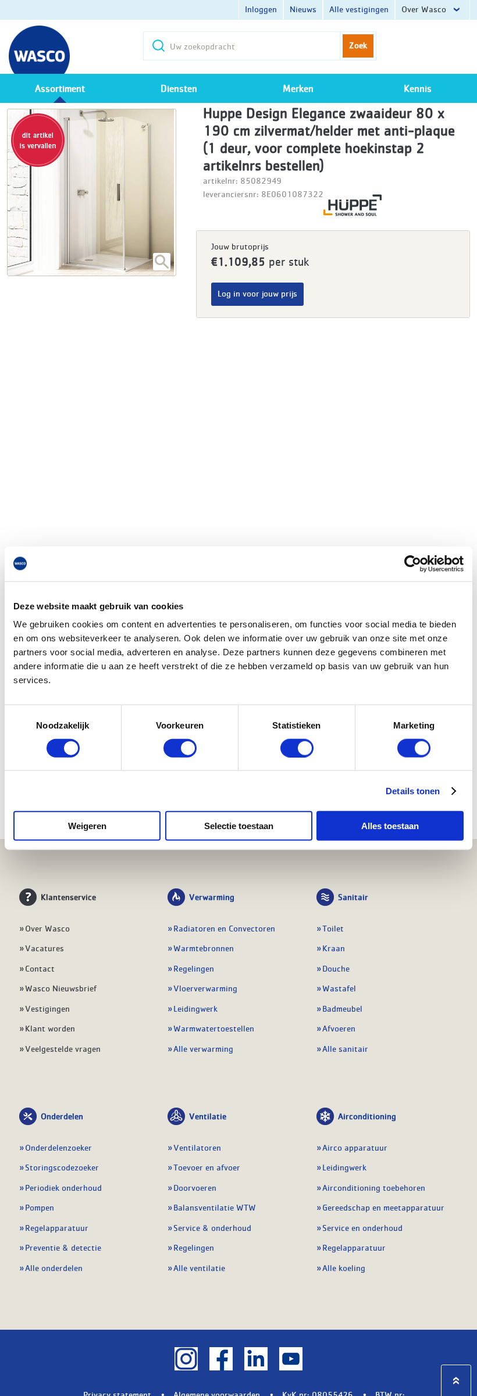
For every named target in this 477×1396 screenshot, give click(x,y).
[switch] (180, 747)
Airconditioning (367, 1116)
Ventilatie (207, 1116)
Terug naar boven (456, 1380)
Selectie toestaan (238, 826)
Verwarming (211, 896)
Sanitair (353, 896)
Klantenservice (68, 896)
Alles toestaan (390, 826)
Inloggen (261, 8)
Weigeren (87, 826)
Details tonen (413, 790)
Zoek (358, 45)
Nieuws (303, 8)
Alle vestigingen (359, 8)
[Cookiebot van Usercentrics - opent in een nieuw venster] (413, 563)
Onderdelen (62, 1116)
